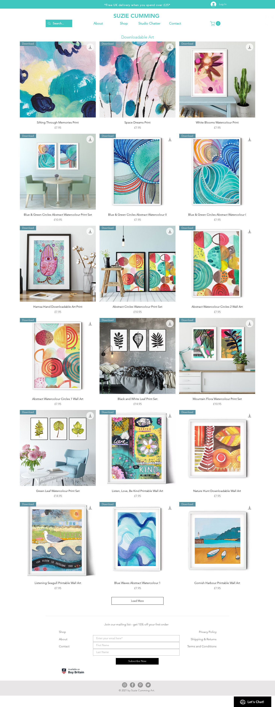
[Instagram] (124, 685)
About (63, 639)
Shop (62, 632)
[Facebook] (132, 685)
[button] (124, 23)
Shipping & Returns (203, 639)
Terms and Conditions (201, 646)
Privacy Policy (207, 632)
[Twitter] (148, 685)
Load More (137, 600)
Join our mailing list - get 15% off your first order (136, 624)
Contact (64, 646)
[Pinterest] (140, 685)
